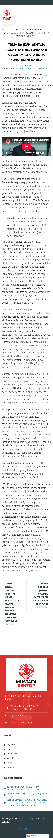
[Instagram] (32, 828)
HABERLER (31, 69)
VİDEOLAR (42, 69)
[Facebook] (19, 828)
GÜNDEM (20, 69)
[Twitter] (26, 828)
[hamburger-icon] (48, 12)
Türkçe (33, 836)
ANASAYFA (10, 69)
